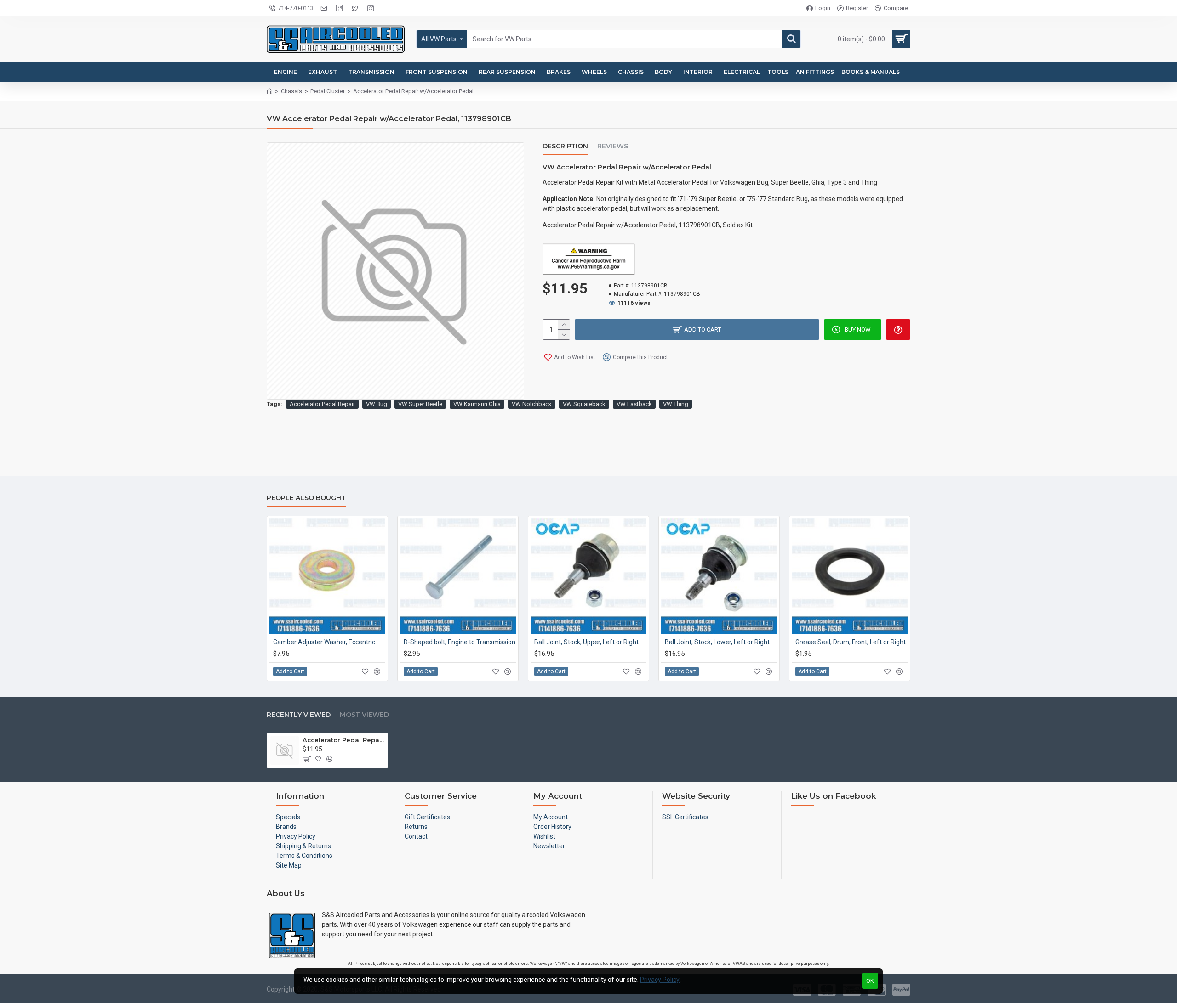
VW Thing (675, 403)
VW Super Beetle (420, 403)
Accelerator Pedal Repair (322, 403)
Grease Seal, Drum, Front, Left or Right (850, 642)
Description (565, 146)
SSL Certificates (685, 817)
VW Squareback (584, 403)
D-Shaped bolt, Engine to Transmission (459, 642)
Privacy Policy (660, 979)
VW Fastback (634, 403)
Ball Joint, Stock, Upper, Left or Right (586, 642)
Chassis (291, 91)
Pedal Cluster (327, 91)
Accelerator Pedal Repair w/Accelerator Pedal (343, 740)
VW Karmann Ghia (477, 403)
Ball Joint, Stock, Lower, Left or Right (717, 642)
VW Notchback (532, 403)
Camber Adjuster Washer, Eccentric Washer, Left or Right (329, 642)
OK (870, 980)
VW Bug (376, 403)
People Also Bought (306, 498)
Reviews (612, 146)
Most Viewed (364, 715)
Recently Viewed (299, 715)
